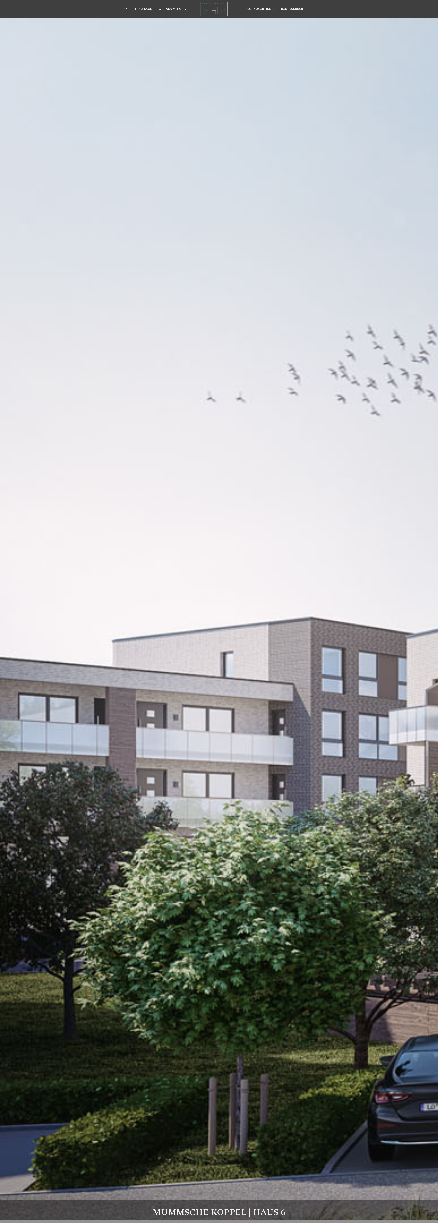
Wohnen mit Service (175, 9)
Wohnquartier (258, 9)
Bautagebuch (292, 9)
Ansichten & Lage (138, 9)
